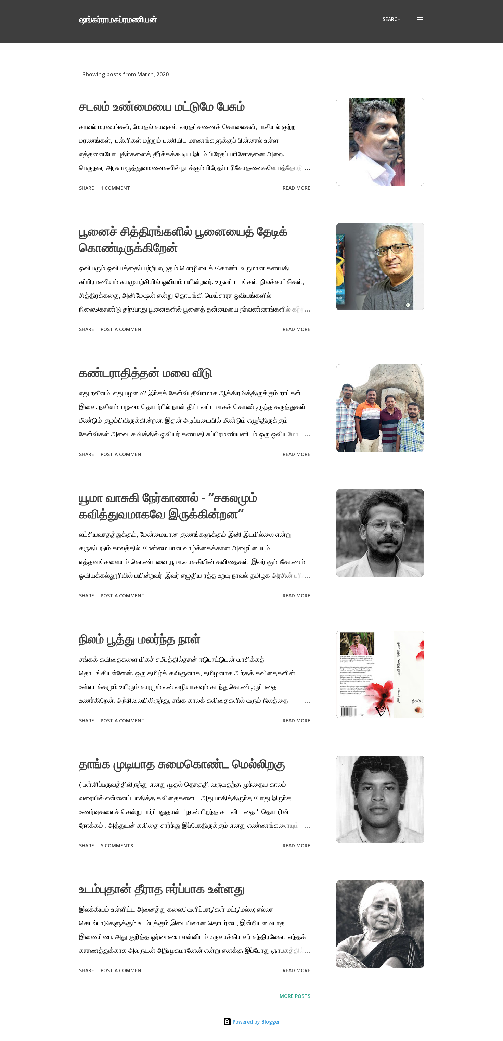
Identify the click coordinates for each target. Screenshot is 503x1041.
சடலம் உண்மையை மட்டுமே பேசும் (162, 106)
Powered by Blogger (255, 1021)
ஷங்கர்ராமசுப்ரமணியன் (118, 19)
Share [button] (86, 188)
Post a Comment (123, 329)
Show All (407, 74)
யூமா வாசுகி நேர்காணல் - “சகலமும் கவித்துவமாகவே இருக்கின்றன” (168, 505)
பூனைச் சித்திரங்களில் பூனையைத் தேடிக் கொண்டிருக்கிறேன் (183, 239)
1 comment (115, 188)
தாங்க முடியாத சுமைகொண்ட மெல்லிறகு (182, 763)
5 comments (117, 845)
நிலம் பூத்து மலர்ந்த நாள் (140, 638)
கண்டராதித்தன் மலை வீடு (145, 372)
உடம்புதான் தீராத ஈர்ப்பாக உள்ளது (162, 888)
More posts (295, 996)
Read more (296, 188)
